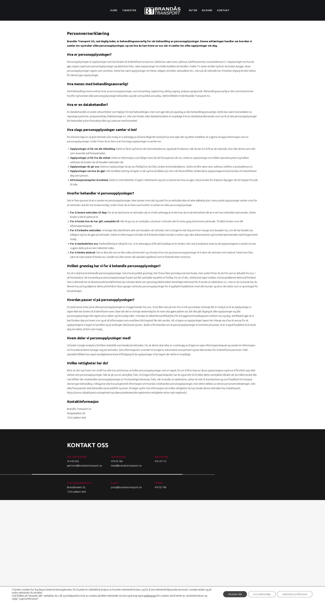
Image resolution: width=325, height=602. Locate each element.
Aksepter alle (235, 594)
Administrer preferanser (294, 594)
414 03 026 (73, 461)
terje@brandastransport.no (126, 465)
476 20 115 (160, 461)
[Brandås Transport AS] (162, 10)
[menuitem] (114, 10)
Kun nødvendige (262, 594)
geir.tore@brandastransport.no (84, 465)
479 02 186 (117, 461)
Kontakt (223, 10)
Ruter (193, 10)
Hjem (113, 10)
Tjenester (129, 10)
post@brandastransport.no (126, 487)
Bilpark (207, 10)
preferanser (150, 595)
